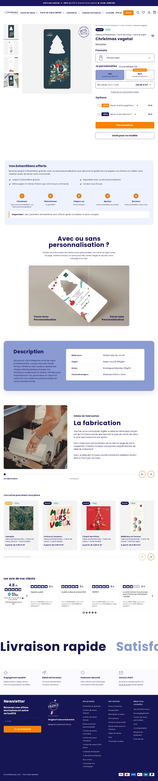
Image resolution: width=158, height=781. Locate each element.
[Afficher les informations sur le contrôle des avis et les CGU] (23, 598)
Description (101, 44)
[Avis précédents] (27, 596)
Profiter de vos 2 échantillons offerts (125, 92)
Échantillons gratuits (92, 706)
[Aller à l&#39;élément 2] (11, 48)
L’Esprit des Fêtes (90, 536)
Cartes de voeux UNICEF (90, 711)
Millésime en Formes (131, 536)
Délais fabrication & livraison (116, 727)
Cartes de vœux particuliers (140, 718)
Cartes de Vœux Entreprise (108, 25)
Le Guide (110, 12)
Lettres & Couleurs (53, 536)
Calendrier (72, 12)
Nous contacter (115, 706)
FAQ (110, 737)
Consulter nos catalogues (89, 765)
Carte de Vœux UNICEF (50, 12)
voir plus (126, 596)
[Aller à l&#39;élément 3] (11, 64)
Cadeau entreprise (91, 12)
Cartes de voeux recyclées (90, 732)
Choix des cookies (116, 741)
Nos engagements (141, 713)
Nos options (113, 718)
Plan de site (138, 739)
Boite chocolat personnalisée (89, 725)
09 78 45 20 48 (124, 685)
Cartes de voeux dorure (90, 718)
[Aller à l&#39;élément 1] (11, 32)
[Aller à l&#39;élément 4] (11, 81)
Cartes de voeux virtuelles (90, 739)
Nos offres (87, 759)
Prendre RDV (113, 710)
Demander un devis (116, 714)
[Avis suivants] (152, 596)
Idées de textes (114, 733)
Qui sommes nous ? (142, 709)
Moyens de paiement (138, 733)
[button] (111, 3)
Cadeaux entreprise (91, 751)
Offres (119, 12)
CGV (136, 724)
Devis (128, 13)
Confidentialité (140, 728)
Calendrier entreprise (92, 755)
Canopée (9, 536)
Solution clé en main (117, 722)
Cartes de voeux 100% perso (92, 746)
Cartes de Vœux (125, 25)
